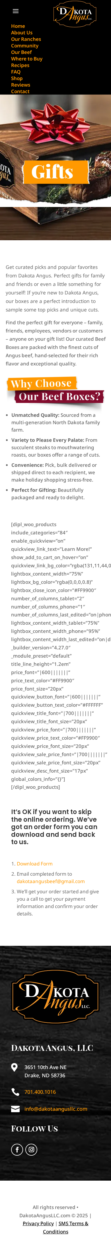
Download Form (35, 863)
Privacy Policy (38, 1223)
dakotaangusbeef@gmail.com (51, 881)
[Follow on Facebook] (17, 1150)
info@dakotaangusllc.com (55, 1108)
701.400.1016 (40, 1091)
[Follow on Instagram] (31, 1150)
